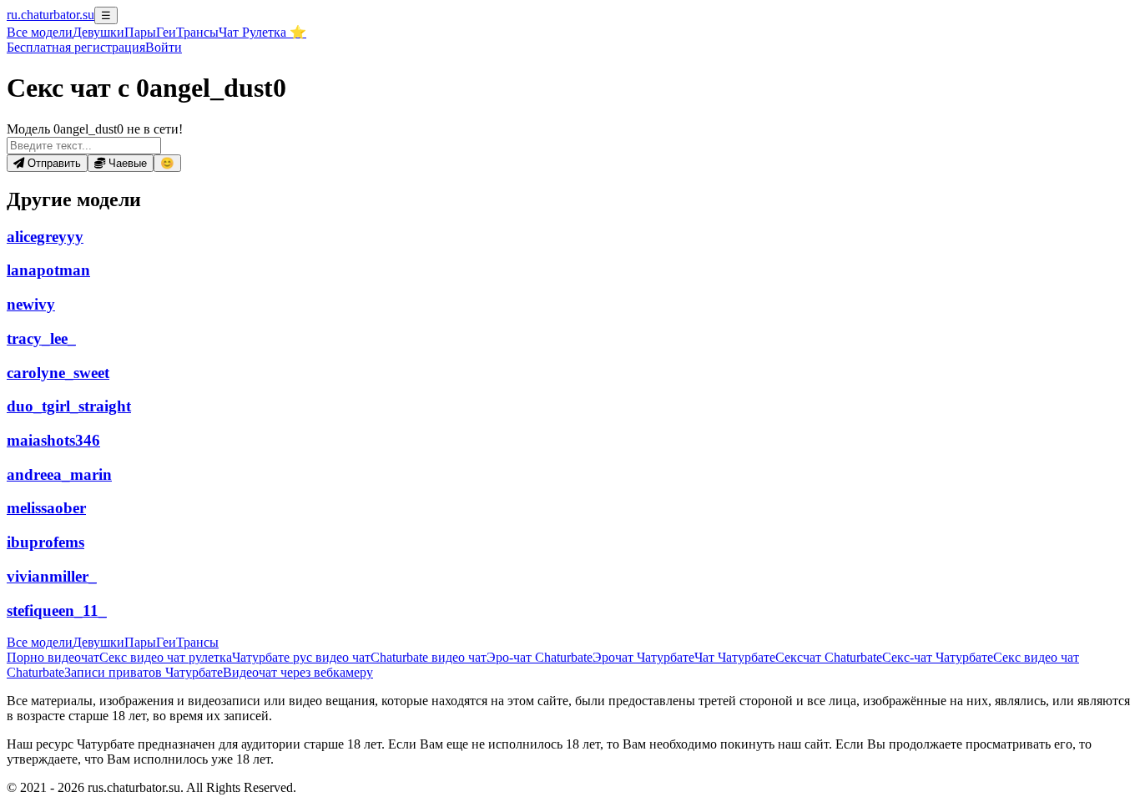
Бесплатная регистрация (76, 47)
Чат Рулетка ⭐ (262, 32)
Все (40, 32)
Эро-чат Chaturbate (540, 657)
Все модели (40, 642)
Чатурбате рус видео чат (301, 657)
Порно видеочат (53, 657)
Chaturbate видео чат (429, 657)
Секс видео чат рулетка (165, 657)
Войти (163, 47)
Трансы (197, 32)
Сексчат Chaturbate (828, 657)
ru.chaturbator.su (50, 15)
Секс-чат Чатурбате (937, 657)
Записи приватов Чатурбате (143, 672)
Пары (140, 32)
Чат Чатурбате (734, 657)
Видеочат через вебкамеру (298, 672)
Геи (166, 32)
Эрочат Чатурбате (643, 657)
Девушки (98, 32)
